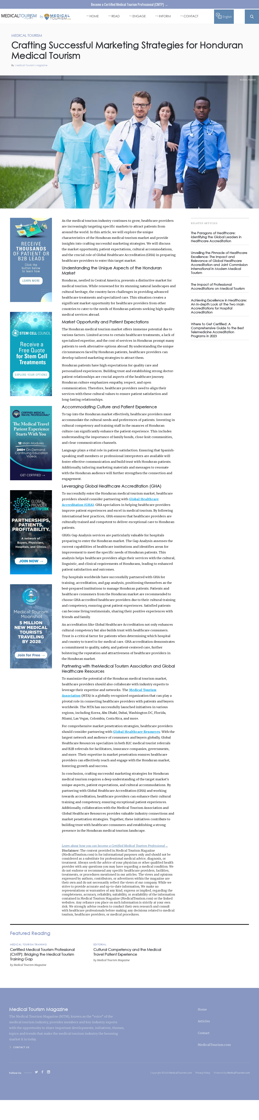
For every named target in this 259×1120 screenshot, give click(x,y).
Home (202, 1009)
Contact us (21, 1047)
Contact (204, 1033)
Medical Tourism (248, 80)
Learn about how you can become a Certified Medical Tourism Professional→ (115, 846)
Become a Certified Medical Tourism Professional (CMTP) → (129, 4)
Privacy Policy (203, 1072)
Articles (204, 1021)
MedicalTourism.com (214, 1045)
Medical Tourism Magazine (31, 65)
